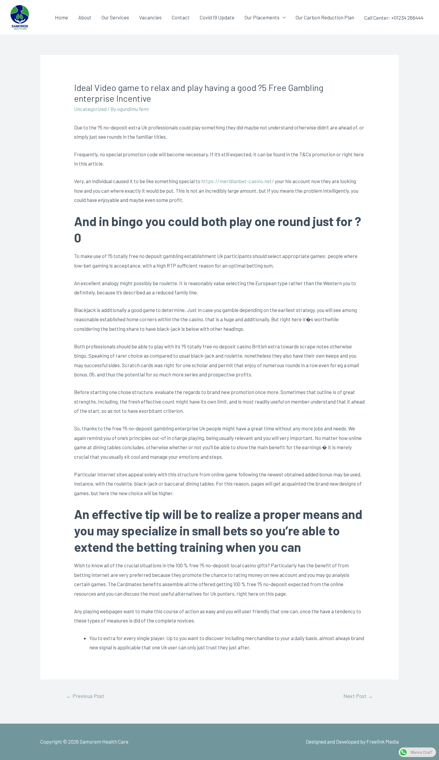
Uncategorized (90, 109)
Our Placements (262, 17)
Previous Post (85, 696)
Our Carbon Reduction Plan (325, 17)
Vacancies (150, 17)
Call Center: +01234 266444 (393, 18)
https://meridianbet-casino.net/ (237, 181)
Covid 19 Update (217, 17)
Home (61, 17)
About (84, 17)
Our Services (115, 17)
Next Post (358, 696)
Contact (181, 17)
